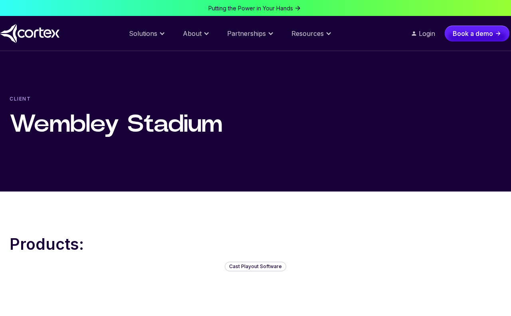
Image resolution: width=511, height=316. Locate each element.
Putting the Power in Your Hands (250, 8)
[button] (147, 33)
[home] (30, 33)
